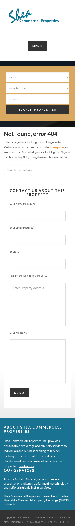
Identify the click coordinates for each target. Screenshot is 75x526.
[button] (37, 46)
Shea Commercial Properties (37, 16)
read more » (26, 466)
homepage (57, 147)
